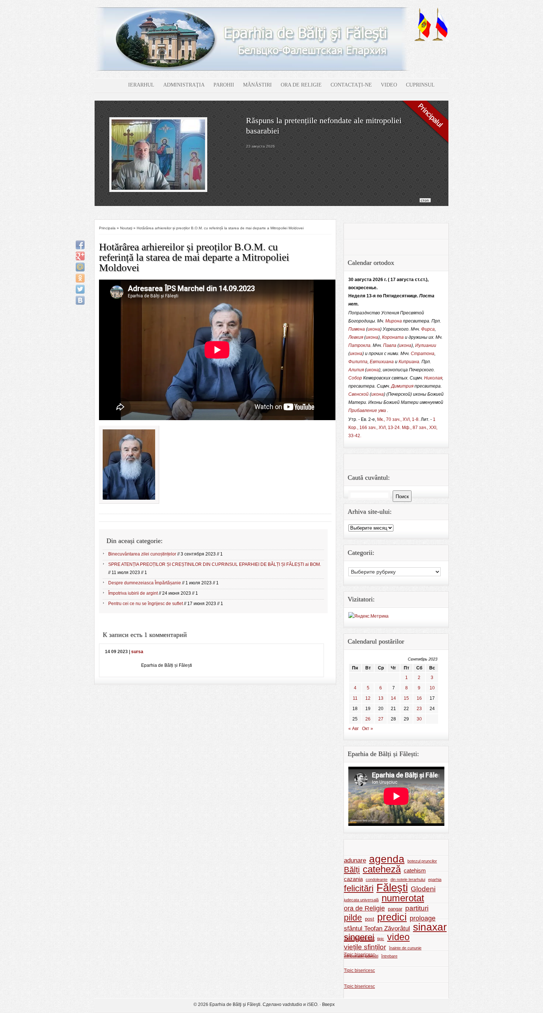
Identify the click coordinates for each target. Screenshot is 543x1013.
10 (432, 687)
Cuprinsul (420, 85)
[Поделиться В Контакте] (80, 300)
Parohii (224, 85)
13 (380, 698)
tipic (380, 938)
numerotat (403, 898)
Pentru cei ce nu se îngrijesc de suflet (145, 603)
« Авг (353, 728)
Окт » (367, 728)
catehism (415, 870)
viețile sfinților (365, 947)
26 (367, 719)
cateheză (382, 869)
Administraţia (184, 85)
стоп (424, 200)
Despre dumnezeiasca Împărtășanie (144, 582)
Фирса (428, 329)
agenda (386, 859)
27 (380, 719)
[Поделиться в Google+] (80, 255)
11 (355, 698)
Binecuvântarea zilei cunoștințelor (142, 554)
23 (419, 708)
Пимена (356, 329)
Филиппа (358, 361)
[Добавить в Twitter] (80, 289)
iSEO (312, 1004)
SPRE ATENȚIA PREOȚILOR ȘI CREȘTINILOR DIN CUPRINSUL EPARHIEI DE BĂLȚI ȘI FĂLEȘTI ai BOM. (214, 564)
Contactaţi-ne (351, 85)
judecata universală (361, 900)
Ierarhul (141, 85)
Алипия (356, 369)
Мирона (393, 321)
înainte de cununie (405, 948)
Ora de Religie (301, 85)
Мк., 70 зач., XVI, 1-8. (398, 419)
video (398, 937)
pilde (353, 918)
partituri (416, 908)
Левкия (355, 337)
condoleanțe (376, 879)
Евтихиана (382, 361)
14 (393, 698)
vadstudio (292, 1004)
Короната (393, 337)
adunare (355, 860)
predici (392, 917)
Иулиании (425, 345)
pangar (395, 909)
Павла (389, 345)
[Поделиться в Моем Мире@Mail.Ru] (80, 267)
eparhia (434, 879)
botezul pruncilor (422, 861)
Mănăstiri (257, 85)
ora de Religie (364, 908)
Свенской (358, 394)
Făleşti (392, 888)
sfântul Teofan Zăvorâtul (377, 928)
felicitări (358, 888)
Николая (433, 378)
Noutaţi (126, 228)
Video (389, 85)
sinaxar (430, 927)
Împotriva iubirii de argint (133, 593)
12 (367, 698)
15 (406, 698)
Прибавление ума (367, 410)
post (369, 919)
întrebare (389, 956)
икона (374, 329)
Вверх (328, 1004)
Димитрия (402, 386)
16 (419, 698)
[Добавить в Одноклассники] (80, 278)
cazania (353, 879)
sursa (137, 651)
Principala (107, 228)
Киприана (409, 361)
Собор (355, 378)
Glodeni (423, 889)
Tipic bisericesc (359, 938)
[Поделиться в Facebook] (80, 244)
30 (419, 719)
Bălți (352, 870)
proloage (423, 918)
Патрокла (359, 345)
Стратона (422, 353)
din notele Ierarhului (407, 879)
